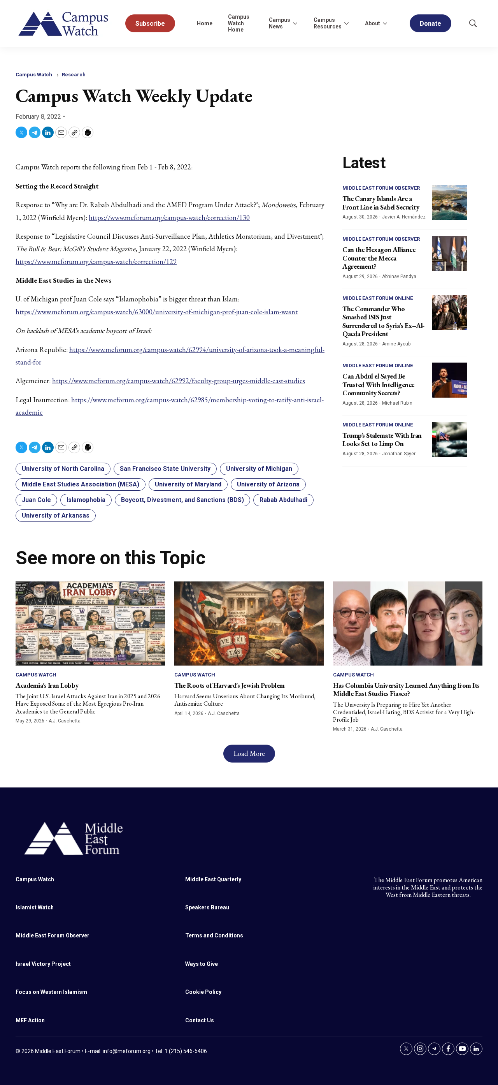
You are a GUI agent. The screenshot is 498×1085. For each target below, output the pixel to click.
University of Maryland (188, 484)
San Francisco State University (165, 468)
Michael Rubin (397, 403)
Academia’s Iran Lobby (47, 685)
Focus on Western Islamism (51, 992)
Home (204, 23)
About (372, 23)
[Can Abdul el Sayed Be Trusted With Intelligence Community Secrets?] (449, 380)
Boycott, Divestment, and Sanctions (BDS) (182, 500)
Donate (430, 23)
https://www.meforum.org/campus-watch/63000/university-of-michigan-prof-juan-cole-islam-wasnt (157, 311)
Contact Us (199, 1020)
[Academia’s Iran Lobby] (90, 623)
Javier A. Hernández (404, 217)
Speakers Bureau (207, 907)
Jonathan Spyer (399, 453)
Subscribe (150, 23)
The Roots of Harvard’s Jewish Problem (229, 685)
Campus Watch (34, 75)
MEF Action (30, 1020)
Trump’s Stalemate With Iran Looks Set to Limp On (382, 439)
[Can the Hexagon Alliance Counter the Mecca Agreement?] (449, 253)
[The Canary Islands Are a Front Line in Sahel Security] (449, 202)
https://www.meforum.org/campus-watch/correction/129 (96, 261)
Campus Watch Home (238, 23)
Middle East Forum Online (377, 298)
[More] (295, 23)
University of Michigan (259, 468)
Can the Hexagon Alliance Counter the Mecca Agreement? (378, 258)
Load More (249, 753)
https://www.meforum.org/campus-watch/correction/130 (169, 217)
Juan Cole (36, 500)
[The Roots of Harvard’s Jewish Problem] (249, 623)
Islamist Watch (35, 907)
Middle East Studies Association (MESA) (80, 484)
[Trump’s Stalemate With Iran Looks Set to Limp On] (449, 439)
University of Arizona (268, 484)
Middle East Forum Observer (381, 188)
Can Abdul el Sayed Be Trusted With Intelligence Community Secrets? (378, 384)
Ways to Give (201, 964)
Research (74, 75)
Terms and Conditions (214, 935)
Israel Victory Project (43, 964)
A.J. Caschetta (65, 721)
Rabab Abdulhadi (283, 500)
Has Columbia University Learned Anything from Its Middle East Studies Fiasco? (406, 689)
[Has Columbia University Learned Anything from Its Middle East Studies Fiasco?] (407, 623)
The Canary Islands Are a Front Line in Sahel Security (380, 202)
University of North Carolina (63, 468)
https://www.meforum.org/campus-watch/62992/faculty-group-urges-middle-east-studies (178, 380)
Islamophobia (86, 500)
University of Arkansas (55, 515)
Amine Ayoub (396, 344)
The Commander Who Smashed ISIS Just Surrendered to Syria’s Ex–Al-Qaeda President (383, 321)
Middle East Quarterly (213, 879)
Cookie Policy (203, 992)
